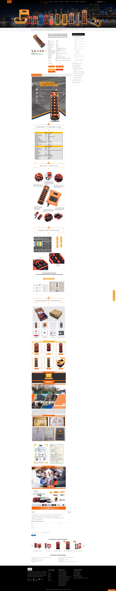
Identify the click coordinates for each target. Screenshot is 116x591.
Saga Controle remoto (76, 82)
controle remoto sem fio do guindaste (37, 517)
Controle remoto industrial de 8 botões (79, 45)
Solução (49, 574)
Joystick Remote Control (78, 59)
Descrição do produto (36, 74)
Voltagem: (49, 60)
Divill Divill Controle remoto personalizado (38, 559)
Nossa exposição (60, 560)
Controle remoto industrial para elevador (37, 519)
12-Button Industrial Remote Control (79, 50)
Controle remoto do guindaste (77, 36)
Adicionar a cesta (59, 66)
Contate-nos (50, 580)
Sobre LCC (49, 576)
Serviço (49, 575)
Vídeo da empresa (34, 558)
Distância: (49, 58)
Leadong (69, 589)
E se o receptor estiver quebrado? (36, 560)
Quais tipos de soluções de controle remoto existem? (66, 557)
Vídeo (49, 579)
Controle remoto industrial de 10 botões (79, 47)
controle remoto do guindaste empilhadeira (52, 516)
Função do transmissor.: (52, 50)
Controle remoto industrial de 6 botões (79, 42)
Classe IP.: (50, 54)
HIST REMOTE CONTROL (62, 575)
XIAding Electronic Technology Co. (58, 589)
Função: (49, 48)
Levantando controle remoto (77, 63)
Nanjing (52, 589)
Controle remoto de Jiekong (77, 80)
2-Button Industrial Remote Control (80, 37)
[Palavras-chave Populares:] (95, 2)
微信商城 (51, 71)
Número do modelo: (51, 44)
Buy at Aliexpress (59, 69)
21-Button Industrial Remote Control (79, 55)
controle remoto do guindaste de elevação (38, 516)
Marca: (49, 43)
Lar (48, 571)
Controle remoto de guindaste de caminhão (78, 69)
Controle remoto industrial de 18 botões (79, 61)
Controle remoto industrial (77, 65)
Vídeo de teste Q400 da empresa (63, 559)
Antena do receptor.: (51, 53)
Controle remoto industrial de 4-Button (79, 40)
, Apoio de (65, 589)
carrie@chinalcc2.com (78, 575)
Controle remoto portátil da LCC (78, 75)
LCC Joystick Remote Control (77, 77)
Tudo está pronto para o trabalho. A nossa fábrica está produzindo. (41, 557)
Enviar (33, 535)
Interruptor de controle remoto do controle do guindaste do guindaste (54, 517)
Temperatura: (50, 55)
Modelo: (49, 40)
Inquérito (52, 66)
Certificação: (50, 45)
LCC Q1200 (77, 51)
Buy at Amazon (52, 69)
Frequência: (50, 49)
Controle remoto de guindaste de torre (79, 57)
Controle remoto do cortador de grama (78, 73)
